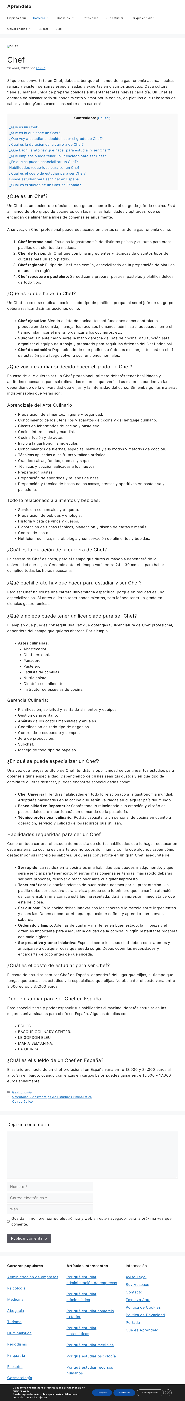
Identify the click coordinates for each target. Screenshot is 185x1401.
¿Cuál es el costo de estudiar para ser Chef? (47, 173)
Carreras (39, 18)
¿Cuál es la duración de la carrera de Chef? (46, 144)
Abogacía (15, 1310)
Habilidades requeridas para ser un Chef (44, 168)
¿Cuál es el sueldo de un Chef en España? (45, 185)
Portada (133, 1322)
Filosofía (14, 1366)
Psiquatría (16, 1355)
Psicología (16, 1288)
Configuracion (150, 1392)
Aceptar (102, 1392)
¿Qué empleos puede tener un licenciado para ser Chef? (57, 156)
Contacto (134, 1292)
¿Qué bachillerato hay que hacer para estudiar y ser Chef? (59, 150)
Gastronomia (22, 1092)
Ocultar (103, 118)
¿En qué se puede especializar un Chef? (43, 162)
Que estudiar (114, 18)
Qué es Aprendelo (142, 1330)
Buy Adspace (137, 1284)
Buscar (43, 29)
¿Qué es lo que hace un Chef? (34, 133)
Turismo (14, 1322)
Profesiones (90, 18)
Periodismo (17, 1344)
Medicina (15, 1299)
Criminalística (19, 1333)
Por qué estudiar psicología (91, 1356)
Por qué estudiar (142, 18)
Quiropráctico (22, 1101)
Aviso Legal (136, 1277)
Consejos (63, 18)
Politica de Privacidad (145, 1315)
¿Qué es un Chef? (24, 127)
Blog (58, 29)
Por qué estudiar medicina (90, 1345)
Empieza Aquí (16, 18)
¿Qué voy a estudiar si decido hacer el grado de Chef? (56, 139)
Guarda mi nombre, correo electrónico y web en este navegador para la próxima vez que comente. (91, 1221)
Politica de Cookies (143, 1307)
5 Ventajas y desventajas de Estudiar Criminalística (52, 1097)
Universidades (17, 29)
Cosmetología (19, 1378)
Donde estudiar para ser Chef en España (44, 179)
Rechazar (124, 1392)
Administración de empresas (32, 1277)
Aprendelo (19, 6)
